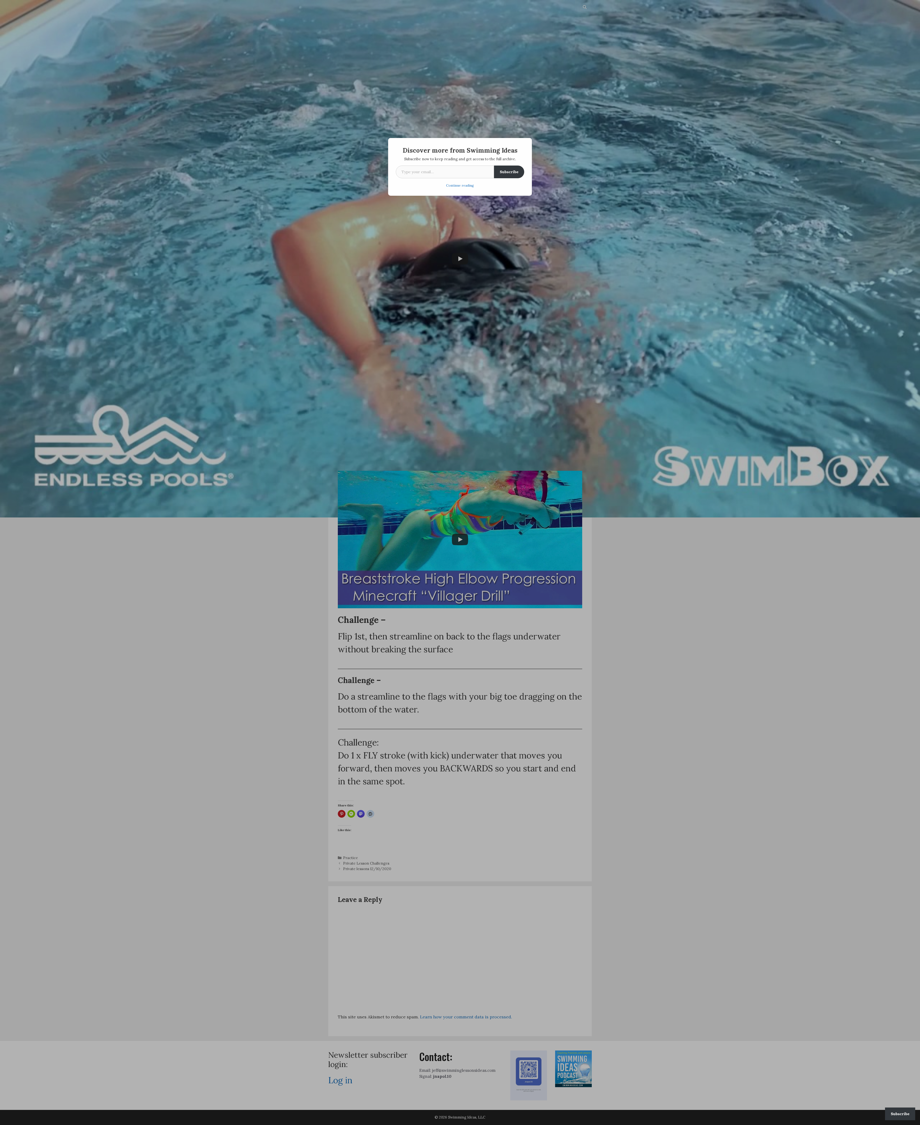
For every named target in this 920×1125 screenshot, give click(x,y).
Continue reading (460, 185)
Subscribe (509, 171)
